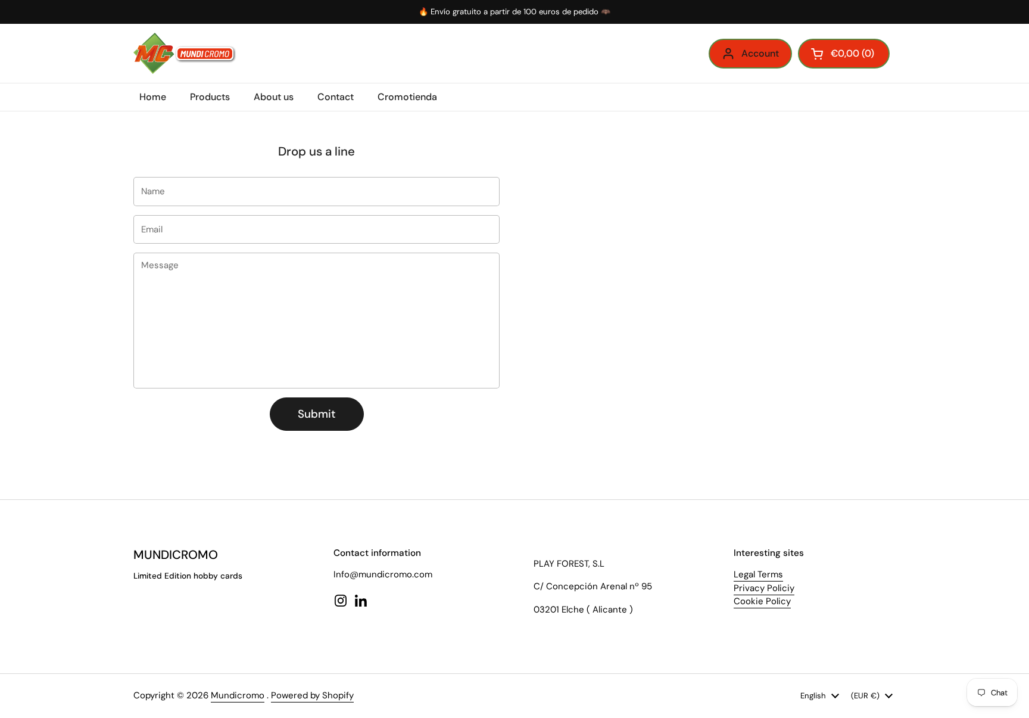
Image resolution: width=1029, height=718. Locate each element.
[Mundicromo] (185, 53)
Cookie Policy (762, 601)
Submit (317, 413)
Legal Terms (758, 574)
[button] (844, 54)
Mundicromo (237, 695)
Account (760, 53)
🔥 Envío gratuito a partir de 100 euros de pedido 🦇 (514, 12)
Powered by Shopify (312, 695)
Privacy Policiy (764, 588)
